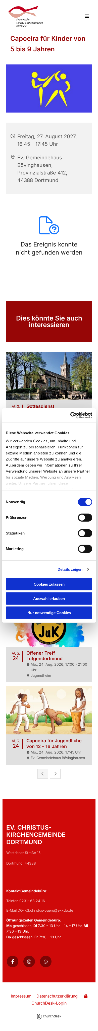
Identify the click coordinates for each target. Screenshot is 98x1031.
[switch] (85, 518)
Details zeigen (70, 569)
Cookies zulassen (49, 584)
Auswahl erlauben (49, 598)
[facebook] (12, 961)
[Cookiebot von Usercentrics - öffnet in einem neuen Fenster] (70, 415)
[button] (84, 16)
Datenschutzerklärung (57, 996)
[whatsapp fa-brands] (46, 961)
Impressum (21, 996)
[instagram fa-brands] (29, 961)
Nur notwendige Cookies (49, 613)
